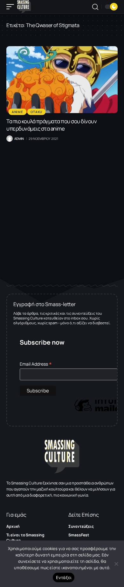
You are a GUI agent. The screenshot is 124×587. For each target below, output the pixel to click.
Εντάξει (64, 577)
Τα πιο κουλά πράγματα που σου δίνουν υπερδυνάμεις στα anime (51, 125)
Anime (17, 112)
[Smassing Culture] (24, 6)
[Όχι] (116, 564)
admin (19, 138)
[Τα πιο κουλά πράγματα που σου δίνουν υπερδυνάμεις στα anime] (62, 79)
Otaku (37, 112)
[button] (11, 6)
